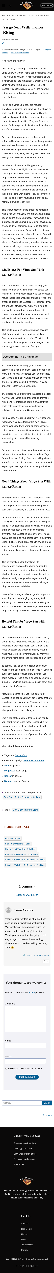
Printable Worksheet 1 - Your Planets (21, 854)
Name (8, 1041)
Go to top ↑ (47, 1115)
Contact (24, 1234)
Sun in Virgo (21, 755)
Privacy (24, 1250)
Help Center (26, 1229)
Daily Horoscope (47, 5)
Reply (46, 961)
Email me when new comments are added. (25, 1069)
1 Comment (6, 43)
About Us (25, 1224)
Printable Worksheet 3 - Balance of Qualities (24, 865)
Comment (10, 1004)
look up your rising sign (20, 52)
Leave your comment (27, 895)
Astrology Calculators (23, 1149)
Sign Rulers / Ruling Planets (17, 844)
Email (8, 1056)
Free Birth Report (12, 838)
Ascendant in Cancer (33, 760)
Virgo (7, 765)
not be (32, 992)
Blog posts (9, 770)
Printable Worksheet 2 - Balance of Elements (25, 860)
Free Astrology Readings (25, 1143)
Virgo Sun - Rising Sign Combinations (22, 797)
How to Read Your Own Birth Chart (20, 849)
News (23, 1239)
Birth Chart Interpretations (25, 810)
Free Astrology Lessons (24, 1159)
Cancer (8, 776)
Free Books (19, 1164)
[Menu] (3, 4)
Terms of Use (27, 1245)
